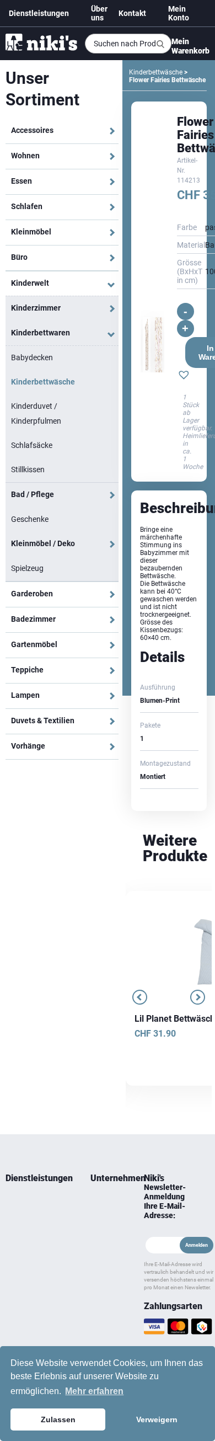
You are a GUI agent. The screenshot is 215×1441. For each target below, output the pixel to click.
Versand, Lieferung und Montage (104, 1342)
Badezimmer (33, 619)
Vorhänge (28, 745)
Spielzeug (27, 568)
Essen (21, 181)
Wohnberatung (28, 1203)
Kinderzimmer (36, 307)
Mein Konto (178, 13)
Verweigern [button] (157, 1419)
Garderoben (32, 593)
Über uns (99, 13)
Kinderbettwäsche (43, 381)
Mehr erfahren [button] (94, 1391)
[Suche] (160, 44)
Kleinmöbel (31, 231)
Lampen (25, 695)
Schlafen (26, 206)
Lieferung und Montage (26, 1223)
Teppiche (27, 669)
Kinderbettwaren (40, 332)
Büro (19, 257)
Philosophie (106, 1243)
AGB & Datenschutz (106, 1289)
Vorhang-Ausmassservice (30, 1262)
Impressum (106, 1309)
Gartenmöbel (34, 644)
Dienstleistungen (39, 13)
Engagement (106, 1230)
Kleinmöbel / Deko (43, 543)
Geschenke (30, 519)
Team (98, 1203)
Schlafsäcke (31, 445)
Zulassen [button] (58, 1419)
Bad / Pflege (32, 494)
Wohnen (25, 155)
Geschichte (106, 1216)
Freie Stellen (100, 1262)
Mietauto (19, 1243)
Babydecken (32, 357)
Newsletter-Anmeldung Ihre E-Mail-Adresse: (165, 1201)
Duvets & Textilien (42, 720)
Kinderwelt (30, 283)
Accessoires (32, 130)
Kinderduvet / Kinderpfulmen (36, 413)
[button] (184, 376)
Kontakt (132, 13)
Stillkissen (28, 469)
